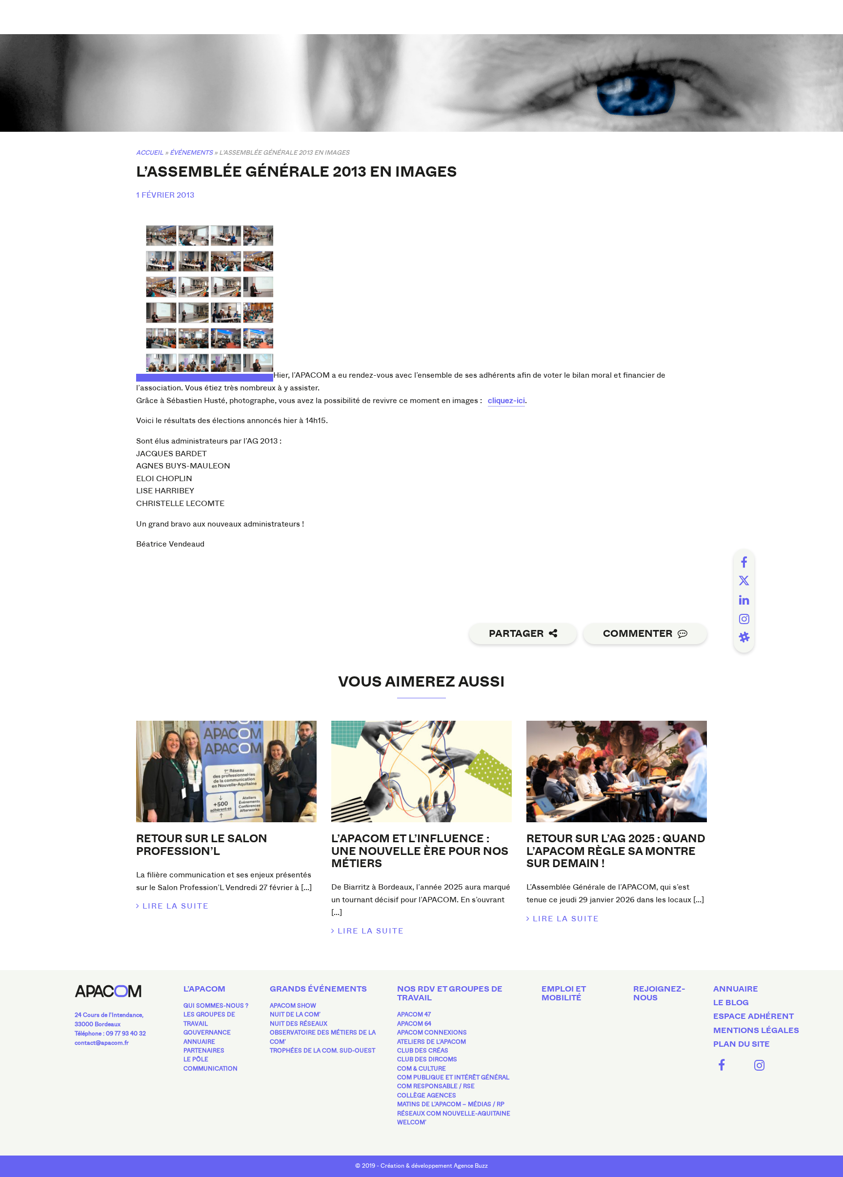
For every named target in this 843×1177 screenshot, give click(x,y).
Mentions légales (756, 1030)
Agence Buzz (471, 1166)
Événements (191, 152)
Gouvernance (207, 1032)
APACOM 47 (414, 1014)
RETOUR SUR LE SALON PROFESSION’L (201, 845)
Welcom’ (411, 1122)
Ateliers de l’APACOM (431, 1042)
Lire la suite (175, 906)
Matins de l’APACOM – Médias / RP (450, 1104)
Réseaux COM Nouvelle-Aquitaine (453, 1113)
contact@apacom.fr (102, 1043)
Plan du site (741, 1044)
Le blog (731, 1002)
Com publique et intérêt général (453, 1077)
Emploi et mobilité (563, 993)
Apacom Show (293, 1006)
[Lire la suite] (226, 771)
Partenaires (203, 1051)
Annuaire (199, 1042)
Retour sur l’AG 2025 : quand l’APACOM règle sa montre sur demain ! (615, 851)
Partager (516, 633)
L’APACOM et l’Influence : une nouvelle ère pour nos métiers (419, 851)
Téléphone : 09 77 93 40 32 (110, 1033)
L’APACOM (204, 989)
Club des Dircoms (427, 1059)
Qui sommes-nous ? (215, 1006)
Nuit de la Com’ (295, 1014)
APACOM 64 (414, 1024)
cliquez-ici (506, 400)
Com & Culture (421, 1069)
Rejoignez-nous (659, 993)
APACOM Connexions (432, 1032)
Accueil (149, 152)
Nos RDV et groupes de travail (449, 993)
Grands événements (318, 989)
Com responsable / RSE (436, 1086)
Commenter (638, 633)
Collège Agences (426, 1095)
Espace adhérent (753, 1016)
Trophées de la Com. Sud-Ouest (322, 1051)
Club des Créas (422, 1051)
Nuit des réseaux (298, 1024)
